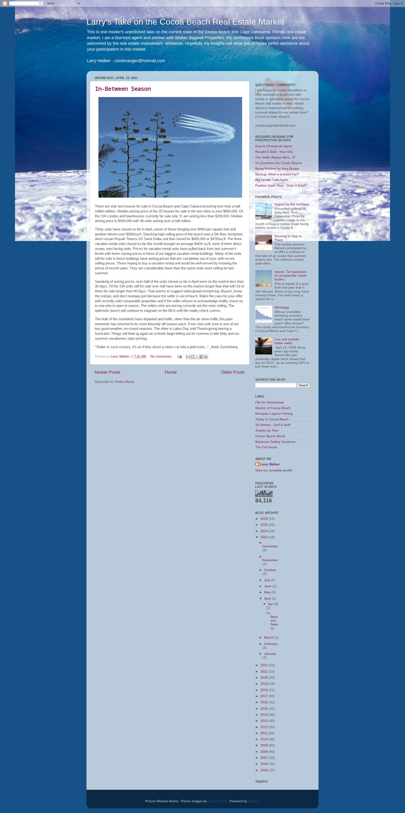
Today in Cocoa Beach (272, 419)
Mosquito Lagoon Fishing (274, 413)
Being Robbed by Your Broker (277, 168)
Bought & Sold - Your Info (274, 152)
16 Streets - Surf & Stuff (272, 425)
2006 (264, 764)
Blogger (253, 801)
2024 (264, 531)
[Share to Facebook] (201, 356)
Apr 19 (273, 604)
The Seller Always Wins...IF (275, 157)
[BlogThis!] (192, 356)
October (270, 570)
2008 (264, 751)
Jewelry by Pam (267, 430)
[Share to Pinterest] (205, 356)
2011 (264, 733)
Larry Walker (270, 464)
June (268, 586)
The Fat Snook (266, 447)
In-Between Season (123, 88)
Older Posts (233, 372)
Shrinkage (281, 307)
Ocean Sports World (270, 436)
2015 (264, 708)
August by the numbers (291, 204)
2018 (264, 690)
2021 (264, 671)
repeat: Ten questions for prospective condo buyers (290, 275)
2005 (264, 770)
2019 (264, 683)
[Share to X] (197, 356)
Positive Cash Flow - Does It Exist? (281, 185)
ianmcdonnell (218, 801)
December (270, 546)
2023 (264, 537)
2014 (264, 714)
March (269, 637)
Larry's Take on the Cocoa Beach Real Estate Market (185, 21)
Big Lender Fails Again (272, 180)
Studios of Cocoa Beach (273, 408)
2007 (264, 758)
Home (171, 372)
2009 (264, 745)
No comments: (161, 356)
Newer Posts (107, 372)
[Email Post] (179, 356)
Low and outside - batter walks (287, 341)
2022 (264, 665)
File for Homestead (269, 402)
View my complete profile (273, 470)
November (270, 560)
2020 (264, 677)
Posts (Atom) (124, 382)
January (270, 653)
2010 (264, 739)
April (268, 598)
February (271, 644)
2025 (264, 525)
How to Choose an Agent (273, 146)
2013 (264, 721)
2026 (264, 518)
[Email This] (188, 356)
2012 (264, 727)
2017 (264, 696)
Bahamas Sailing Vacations (275, 442)
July (267, 580)
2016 (264, 702)
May (267, 592)
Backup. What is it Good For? (277, 174)
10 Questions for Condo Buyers (278, 163)
